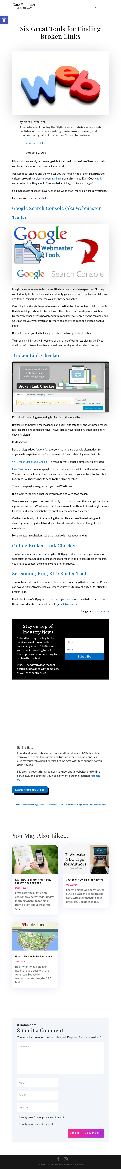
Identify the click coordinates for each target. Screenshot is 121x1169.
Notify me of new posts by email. (37, 1124)
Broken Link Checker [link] (36, 355)
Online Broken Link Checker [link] (44, 545)
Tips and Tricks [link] (35, 143)
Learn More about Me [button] (30, 789)
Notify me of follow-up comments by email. (42, 1117)
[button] (106, 8)
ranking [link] (56, 178)
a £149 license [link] (69, 604)
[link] (4, 20)
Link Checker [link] (19, 469)
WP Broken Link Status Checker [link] (30, 461)
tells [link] (99, 178)
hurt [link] (43, 178)
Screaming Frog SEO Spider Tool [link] (49, 573)
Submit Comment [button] (86, 1133)
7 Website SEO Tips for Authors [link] (84, 880)
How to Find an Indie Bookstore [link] (33, 956)
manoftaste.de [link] (100, 611)
